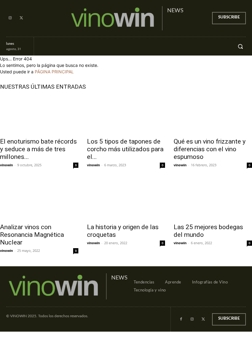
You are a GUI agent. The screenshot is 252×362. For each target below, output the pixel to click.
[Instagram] (10, 18)
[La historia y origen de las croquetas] (126, 200)
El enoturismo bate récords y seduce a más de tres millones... (38, 149)
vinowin (6, 165)
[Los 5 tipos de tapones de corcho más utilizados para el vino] (126, 114)
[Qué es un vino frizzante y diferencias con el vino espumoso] (213, 114)
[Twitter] (21, 18)
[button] (240, 46)
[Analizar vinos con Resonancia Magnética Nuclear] (39, 200)
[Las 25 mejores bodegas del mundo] (213, 200)
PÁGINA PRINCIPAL (54, 71)
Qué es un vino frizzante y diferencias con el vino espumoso (210, 149)
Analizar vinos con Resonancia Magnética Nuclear (32, 234)
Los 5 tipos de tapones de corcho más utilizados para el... (125, 149)
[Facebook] (181, 319)
